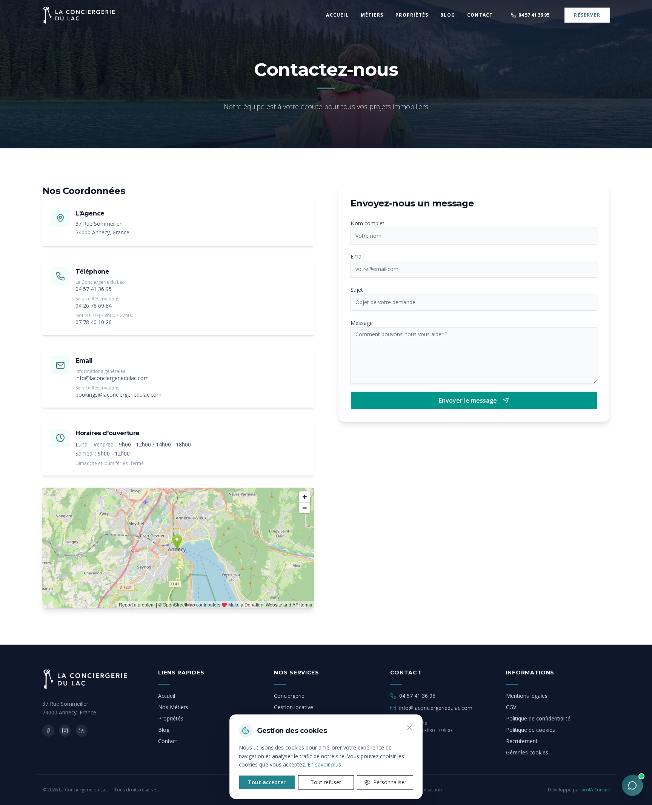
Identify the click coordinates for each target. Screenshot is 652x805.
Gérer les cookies (527, 752)
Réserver (587, 15)
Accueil (166, 695)
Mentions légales (526, 695)
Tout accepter (267, 782)
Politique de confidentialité (538, 718)
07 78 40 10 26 (93, 322)
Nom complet (367, 223)
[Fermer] (409, 727)
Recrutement (522, 741)
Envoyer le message (468, 400)
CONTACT (480, 15)
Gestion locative (293, 707)
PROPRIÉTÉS (411, 15)
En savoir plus (324, 764)
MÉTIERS (372, 15)
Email (357, 256)
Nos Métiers (173, 707)
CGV (511, 707)
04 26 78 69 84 (93, 305)
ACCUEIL (337, 15)
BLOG (447, 15)
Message (362, 322)
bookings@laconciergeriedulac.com (118, 394)
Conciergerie (289, 695)
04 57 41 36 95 (93, 288)
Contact (167, 741)
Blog (163, 729)
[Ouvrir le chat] (632, 785)
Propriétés (170, 718)
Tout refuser (326, 782)
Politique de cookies (530, 729)
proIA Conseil (595, 790)
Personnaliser (389, 782)
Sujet (357, 289)
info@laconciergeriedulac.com (112, 378)
